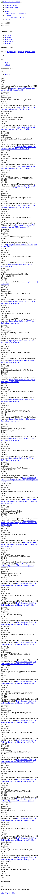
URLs (13, 893)
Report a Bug (11, 52)
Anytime (8, 35)
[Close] (2, 886)
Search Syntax (10, 13)
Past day (8, 37)
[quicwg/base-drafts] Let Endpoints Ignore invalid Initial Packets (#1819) (17, 565)
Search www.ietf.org (12, 5)
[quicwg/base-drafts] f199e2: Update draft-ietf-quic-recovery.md (17, 400)
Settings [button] (8, 15)
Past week (8, 39)
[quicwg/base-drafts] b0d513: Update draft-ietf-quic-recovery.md (18, 420)
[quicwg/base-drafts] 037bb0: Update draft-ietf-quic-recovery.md (18, 439)
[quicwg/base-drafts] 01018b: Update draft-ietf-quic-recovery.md (18, 381)
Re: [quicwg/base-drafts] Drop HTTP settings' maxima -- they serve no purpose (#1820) (19, 501)
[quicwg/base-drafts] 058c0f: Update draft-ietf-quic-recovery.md (17, 322)
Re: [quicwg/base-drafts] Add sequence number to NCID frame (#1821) (18, 108)
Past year (8, 43)
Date (6, 63)
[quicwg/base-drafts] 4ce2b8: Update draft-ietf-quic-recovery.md (18, 361)
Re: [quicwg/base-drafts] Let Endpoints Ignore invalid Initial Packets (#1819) (18, 584)
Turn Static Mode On (17, 17)
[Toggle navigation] (21, 2)
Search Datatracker (11, 7)
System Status (30, 52)
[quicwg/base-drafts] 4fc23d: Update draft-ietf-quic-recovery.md (17, 459)
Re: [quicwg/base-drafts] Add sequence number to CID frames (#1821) (18, 226)
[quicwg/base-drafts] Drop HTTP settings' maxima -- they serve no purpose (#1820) (19, 480)
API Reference (20, 13)
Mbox (3, 893)
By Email (21, 52)
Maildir (7, 893)
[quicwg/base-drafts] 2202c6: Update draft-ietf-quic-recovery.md (18, 302)
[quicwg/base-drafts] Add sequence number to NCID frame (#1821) (18, 89)
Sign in (7, 19)
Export (7, 74)
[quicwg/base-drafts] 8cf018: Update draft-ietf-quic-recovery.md (17, 341)
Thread (7, 65)
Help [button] (7, 11)
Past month (9, 41)
